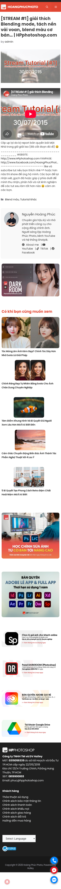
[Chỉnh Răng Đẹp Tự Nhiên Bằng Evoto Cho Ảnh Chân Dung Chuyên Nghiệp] (30, 370)
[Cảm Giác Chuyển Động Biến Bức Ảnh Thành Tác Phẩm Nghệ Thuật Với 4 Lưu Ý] (30, 440)
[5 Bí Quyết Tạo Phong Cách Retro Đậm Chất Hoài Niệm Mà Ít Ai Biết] (29, 477)
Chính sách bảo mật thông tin (21, 801)
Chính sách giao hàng (16, 812)
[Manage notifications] (7, 881)
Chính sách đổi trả (14, 816)
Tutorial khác (28, 199)
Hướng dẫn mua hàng (16, 820)
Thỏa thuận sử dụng (15, 797)
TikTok (44, 248)
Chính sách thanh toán (17, 805)
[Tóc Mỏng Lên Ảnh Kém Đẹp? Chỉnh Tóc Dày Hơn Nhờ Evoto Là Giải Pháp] (30, 333)
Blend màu (12, 199)
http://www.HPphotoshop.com (20, 158)
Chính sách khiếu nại (15, 809)
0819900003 (16, 776)
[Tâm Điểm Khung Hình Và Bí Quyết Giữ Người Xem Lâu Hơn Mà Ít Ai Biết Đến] (29, 408)
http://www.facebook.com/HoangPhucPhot (29, 162)
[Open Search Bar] (47, 7)
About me (32, 244)
